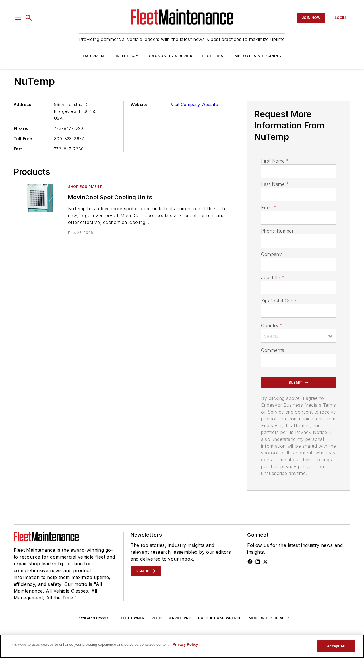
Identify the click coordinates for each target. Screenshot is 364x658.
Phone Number (277, 231)
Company (271, 254)
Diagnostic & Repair (170, 56)
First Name (275, 161)
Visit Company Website (194, 104)
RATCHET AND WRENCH (220, 618)
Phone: (21, 128)
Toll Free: (24, 138)
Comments (272, 350)
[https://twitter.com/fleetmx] (265, 561)
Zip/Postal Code (278, 301)
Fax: (18, 148)
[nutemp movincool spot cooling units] (38, 198)
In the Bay (127, 56)
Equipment (95, 56)
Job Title (272, 277)
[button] (18, 18)
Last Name (275, 184)
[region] (182, 646)
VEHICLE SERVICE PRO (171, 618)
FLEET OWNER (131, 618)
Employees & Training (256, 56)
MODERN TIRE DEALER (269, 618)
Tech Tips (212, 56)
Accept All (336, 646)
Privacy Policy (185, 644)
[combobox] (298, 336)
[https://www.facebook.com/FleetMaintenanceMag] (250, 561)
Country (271, 325)
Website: (140, 104)
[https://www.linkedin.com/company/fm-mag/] (257, 561)
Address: (23, 104)
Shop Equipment (85, 186)
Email (268, 207)
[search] (28, 18)
